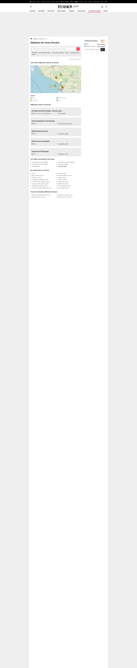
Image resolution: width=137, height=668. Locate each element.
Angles (67, 52)
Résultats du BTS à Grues (64, 197)
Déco (53, 1)
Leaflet (60, 92)
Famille (72, 1)
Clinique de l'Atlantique (40, 151)
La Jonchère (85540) (63, 164)
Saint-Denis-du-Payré (58, 52)
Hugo (101, 1)
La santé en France (94, 11)
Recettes (48, 1)
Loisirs (90, 1)
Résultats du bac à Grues (38, 197)
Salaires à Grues (62, 173)
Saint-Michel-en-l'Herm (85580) (66, 162)
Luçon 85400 (62, 113)
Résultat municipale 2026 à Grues (41, 195)
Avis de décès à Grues (38, 175)
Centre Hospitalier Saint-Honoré (43, 121)
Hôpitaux (35, 39)
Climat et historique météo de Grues (41, 188)
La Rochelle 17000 (63, 133)
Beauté (38, 1)
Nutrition (50, 11)
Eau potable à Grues (63, 188)
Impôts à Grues (62, 177)
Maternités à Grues (63, 184)
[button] (56, 77)
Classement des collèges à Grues (40, 181)
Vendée (42, 39)
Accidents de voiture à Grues (39, 186)
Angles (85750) (36, 166)
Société (81, 1)
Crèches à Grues (62, 179)
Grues (33, 173)
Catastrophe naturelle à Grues (40, 179)
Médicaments (61, 11)
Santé (76, 1)
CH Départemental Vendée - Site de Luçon (47, 111)
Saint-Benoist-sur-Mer (44, 52)
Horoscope (96, 1)
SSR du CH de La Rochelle (41, 141)
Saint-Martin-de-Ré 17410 (65, 123)
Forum (106, 1)
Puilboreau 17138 (63, 154)
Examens (71, 11)
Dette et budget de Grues (64, 175)
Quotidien (41, 11)
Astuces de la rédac (90, 46)
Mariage (67, 1)
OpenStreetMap (71, 92)
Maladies (32, 11)
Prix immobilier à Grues (64, 186)
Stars (85, 1)
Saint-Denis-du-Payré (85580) (39, 164)
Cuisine (43, 1)
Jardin (57, 1)
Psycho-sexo (81, 11)
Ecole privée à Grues (63, 181)
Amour (62, 1)
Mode (34, 1)
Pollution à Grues (36, 177)
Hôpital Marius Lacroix (40, 131)
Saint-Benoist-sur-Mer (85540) (40, 162)
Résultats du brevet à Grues (65, 195)
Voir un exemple (101, 44)
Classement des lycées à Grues (40, 184)
